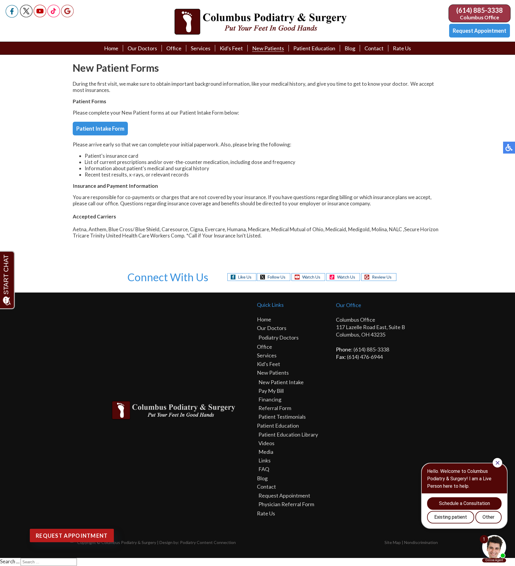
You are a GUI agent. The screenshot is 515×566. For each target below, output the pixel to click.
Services (200, 48)
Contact (374, 48)
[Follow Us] (26, 15)
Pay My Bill (271, 390)
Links (264, 460)
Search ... (10, 561)
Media (265, 451)
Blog (350, 48)
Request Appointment (479, 30)
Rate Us (402, 48)
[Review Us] (67, 15)
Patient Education (314, 48)
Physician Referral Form (286, 504)
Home (111, 48)
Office (174, 48)
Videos (266, 443)
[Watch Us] (39, 15)
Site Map (392, 542)
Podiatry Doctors (278, 337)
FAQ (263, 469)
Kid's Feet (231, 48)
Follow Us (277, 276)
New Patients (268, 48)
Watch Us (311, 276)
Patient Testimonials (282, 416)
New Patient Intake (281, 382)
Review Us (382, 276)
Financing (269, 399)
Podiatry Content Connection (208, 542)
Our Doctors (142, 48)
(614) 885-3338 (479, 10)
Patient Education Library (288, 434)
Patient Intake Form (100, 128)
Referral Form (274, 408)
